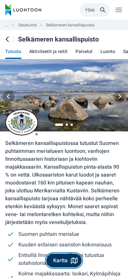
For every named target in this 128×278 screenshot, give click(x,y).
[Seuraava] (119, 96)
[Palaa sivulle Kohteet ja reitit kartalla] (7, 39)
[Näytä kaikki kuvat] (64, 96)
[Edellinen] (8, 96)
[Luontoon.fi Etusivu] (23, 9)
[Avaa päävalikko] (119, 10)
